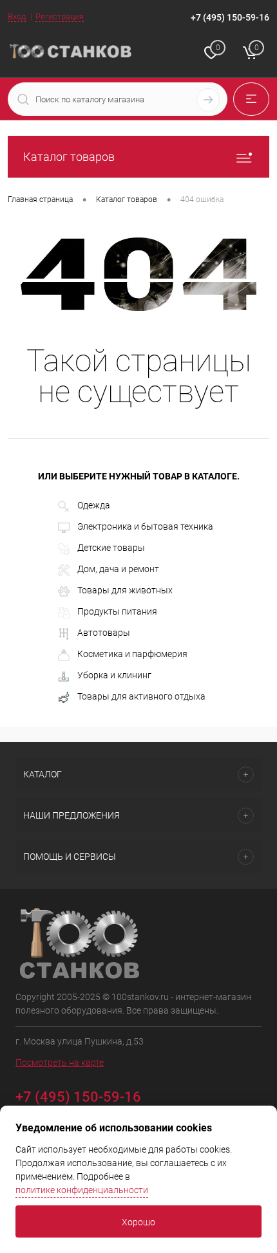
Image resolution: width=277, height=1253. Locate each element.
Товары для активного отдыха (141, 696)
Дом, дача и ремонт (118, 569)
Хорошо (138, 1222)
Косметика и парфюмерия (132, 654)
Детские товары (111, 548)
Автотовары (103, 632)
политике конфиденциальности (81, 1190)
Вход (17, 16)
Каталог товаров (69, 156)
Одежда (93, 505)
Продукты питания (117, 611)
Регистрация (59, 16)
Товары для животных (125, 590)
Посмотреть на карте (59, 1062)
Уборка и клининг (114, 675)
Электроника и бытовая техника (145, 526)
